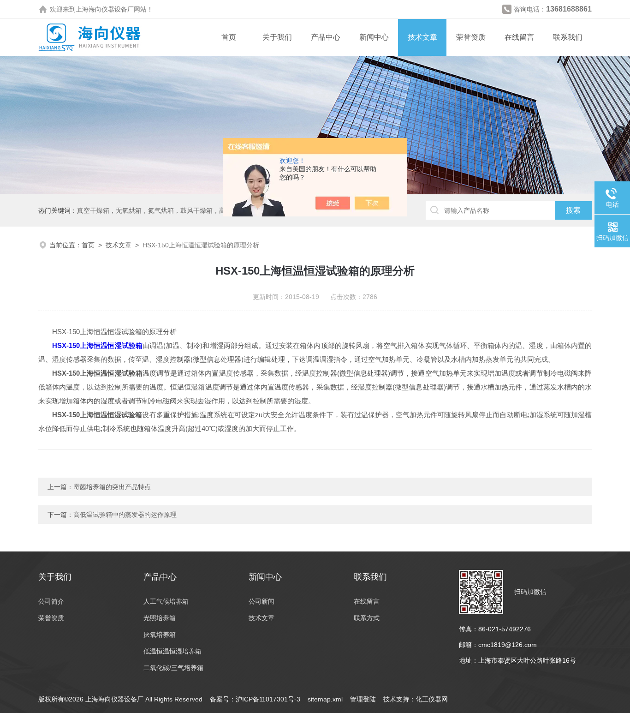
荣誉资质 (471, 37)
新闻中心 (374, 37)
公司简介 (51, 601)
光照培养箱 (159, 618)
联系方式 (367, 618)
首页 (228, 37)
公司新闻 (261, 601)
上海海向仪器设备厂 (105, 9)
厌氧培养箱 (159, 634)
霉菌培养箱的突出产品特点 (112, 487)
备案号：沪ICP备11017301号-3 (255, 699)
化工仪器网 (432, 699)
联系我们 (567, 37)
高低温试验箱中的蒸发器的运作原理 (125, 514)
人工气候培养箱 (166, 601)
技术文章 (422, 37)
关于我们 (277, 37)
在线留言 (519, 37)
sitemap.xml (325, 699)
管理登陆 (363, 699)
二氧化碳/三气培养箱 (173, 667)
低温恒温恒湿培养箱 (172, 651)
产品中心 (325, 37)
